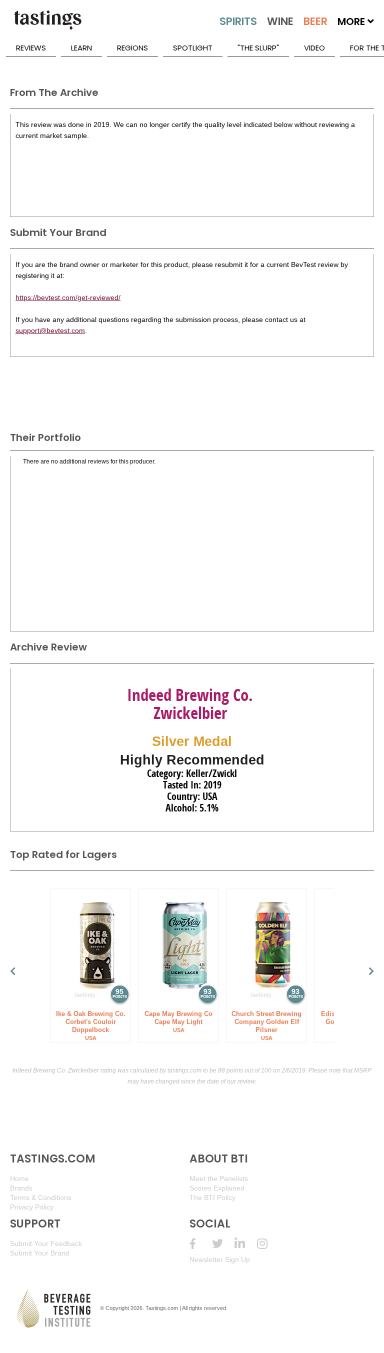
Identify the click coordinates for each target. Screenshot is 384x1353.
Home (19, 1178)
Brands (21, 1188)
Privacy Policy (32, 1207)
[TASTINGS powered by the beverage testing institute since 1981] (47, 25)
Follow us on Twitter (223, 1244)
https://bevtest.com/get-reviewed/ (68, 298)
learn (81, 47)
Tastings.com (162, 1308)
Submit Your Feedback (46, 1244)
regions (132, 47)
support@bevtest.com (50, 330)
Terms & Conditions (41, 1198)
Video (314, 47)
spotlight (192, 47)
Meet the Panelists (219, 1178)
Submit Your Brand (40, 1253)
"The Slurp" (258, 47)
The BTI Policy (213, 1198)
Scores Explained (217, 1188)
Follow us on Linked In (245, 1244)
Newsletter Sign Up (220, 1260)
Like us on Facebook (201, 1244)
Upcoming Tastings (268, 1244)
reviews (31, 47)
